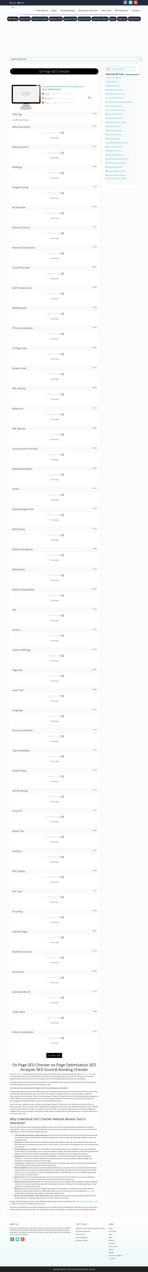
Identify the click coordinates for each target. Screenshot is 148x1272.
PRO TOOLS (13, 19)
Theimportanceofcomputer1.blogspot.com (63, 86)
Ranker (113, 19)
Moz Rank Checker (81, 1240)
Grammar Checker (88, 10)
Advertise (111, 1240)
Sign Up (22, 3)
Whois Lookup (80, 1234)
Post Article (42, 10)
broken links (21, 1179)
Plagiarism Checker (40, 19)
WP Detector (121, 10)
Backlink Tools (84, 19)
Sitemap (111, 1253)
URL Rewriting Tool (82, 1237)
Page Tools (122, 19)
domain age (90, 1191)
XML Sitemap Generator (83, 1231)
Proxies (136, 10)
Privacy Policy (113, 1246)
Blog (54, 10)
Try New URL (54, 1055)
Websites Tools (56, 19)
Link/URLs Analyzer (100, 19)
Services (111, 1250)
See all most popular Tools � (116, 178)
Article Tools (25, 19)
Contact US (112, 1259)
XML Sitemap (80, 1201)
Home (111, 1228)
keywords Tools (70, 19)
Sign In (13, 3)
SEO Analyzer (18, 1074)
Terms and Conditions (115, 1256)
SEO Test (106, 10)
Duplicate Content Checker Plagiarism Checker (90, 1228)
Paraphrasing (67, 10)
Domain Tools (134, 19)
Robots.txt (89, 1201)
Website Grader (86, 1074)
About (111, 1237)
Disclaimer (112, 1243)
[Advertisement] (74, 38)
